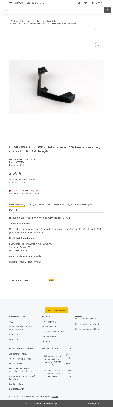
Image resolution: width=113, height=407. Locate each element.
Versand (22, 182)
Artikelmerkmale (49, 322)
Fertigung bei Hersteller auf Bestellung (22, 377)
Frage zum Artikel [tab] (39, 204)
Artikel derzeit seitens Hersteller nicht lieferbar (20, 370)
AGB (11, 322)
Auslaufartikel (15, 363)
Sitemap (46, 341)
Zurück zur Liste (17, 21)
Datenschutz (15, 334)
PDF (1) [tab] (13, 210)
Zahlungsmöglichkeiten (53, 331)
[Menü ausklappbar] (10, 2)
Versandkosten (49, 326)
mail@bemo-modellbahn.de (27, 262)
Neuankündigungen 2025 (87, 329)
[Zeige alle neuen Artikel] (70, 348)
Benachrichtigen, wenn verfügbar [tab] (73, 204)
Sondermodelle (16, 384)
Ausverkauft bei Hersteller (21, 358)
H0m (51, 280)
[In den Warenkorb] (11, 38)
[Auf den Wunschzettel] (98, 45)
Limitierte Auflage (17, 389)
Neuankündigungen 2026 (87, 324)
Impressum (14, 339)
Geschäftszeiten (49, 336)
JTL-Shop (98, 403)
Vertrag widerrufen (56, 310)
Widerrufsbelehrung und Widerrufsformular (20, 328)
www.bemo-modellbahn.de (28, 256)
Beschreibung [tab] (17, 204)
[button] (79, 3)
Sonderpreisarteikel (18, 354)
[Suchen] (107, 10)
